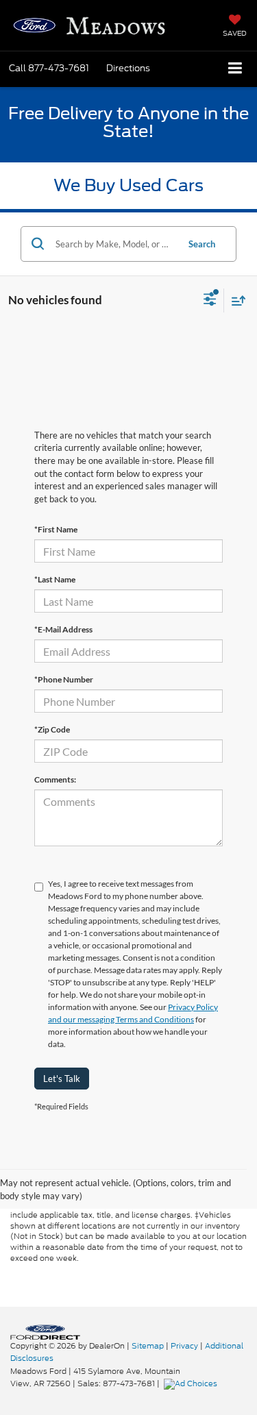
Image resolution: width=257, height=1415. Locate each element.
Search (201, 243)
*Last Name (54, 579)
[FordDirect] (45, 1331)
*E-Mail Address (63, 629)
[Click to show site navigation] (235, 68)
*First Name (55, 529)
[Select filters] (210, 301)
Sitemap (148, 1345)
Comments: (55, 779)
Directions (128, 68)
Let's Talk (61, 1078)
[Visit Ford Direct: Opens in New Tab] (192, 1383)
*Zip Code (52, 729)
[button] (49, 68)
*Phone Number (63, 679)
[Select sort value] (235, 300)
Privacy (184, 1345)
